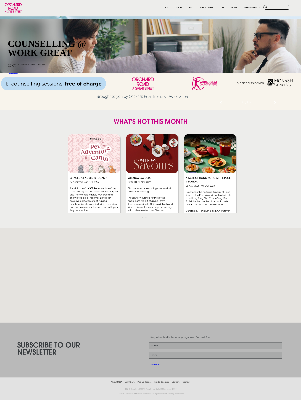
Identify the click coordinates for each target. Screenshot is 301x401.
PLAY (167, 8)
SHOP (179, 8)
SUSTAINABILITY (252, 8)
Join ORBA (130, 382)
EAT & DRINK (206, 8)
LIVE (222, 8)
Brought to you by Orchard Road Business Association (26, 65)
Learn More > (14, 74)
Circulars (176, 382)
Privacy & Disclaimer (176, 394)
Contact (186, 382)
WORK (234, 8)
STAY (191, 8)
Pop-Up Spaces (144, 382)
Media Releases (161, 382)
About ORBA (116, 382)
